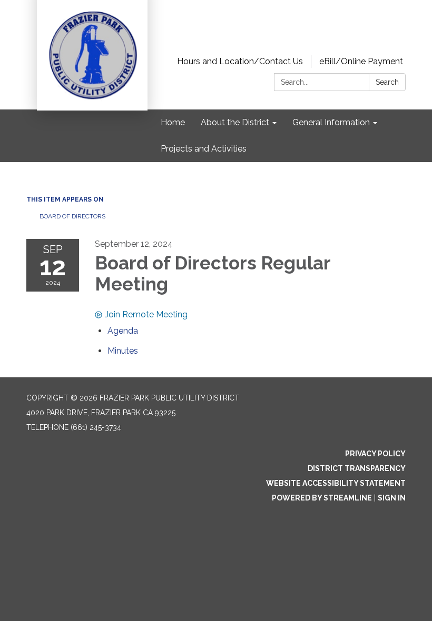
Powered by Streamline (322, 498)
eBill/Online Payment (361, 61)
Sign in (392, 498)
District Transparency (357, 468)
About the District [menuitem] (235, 122)
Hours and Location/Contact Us (240, 61)
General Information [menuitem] (331, 122)
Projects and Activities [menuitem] (204, 149)
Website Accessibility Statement (336, 483)
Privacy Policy (375, 453)
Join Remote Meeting (146, 314)
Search (387, 82)
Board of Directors (72, 216)
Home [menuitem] (173, 122)
